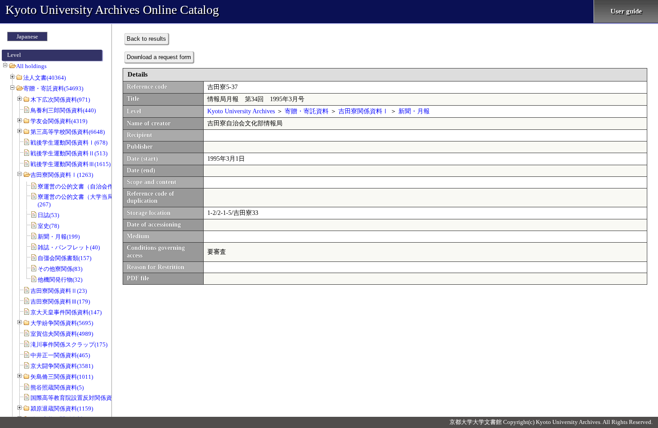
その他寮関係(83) (60, 268)
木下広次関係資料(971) (60, 99)
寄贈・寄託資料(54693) (53, 88)
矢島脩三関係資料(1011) (61, 376)
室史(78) (48, 226)
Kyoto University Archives (241, 111)
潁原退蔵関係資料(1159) (61, 408)
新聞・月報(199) (59, 236)
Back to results (146, 38)
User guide (626, 11)
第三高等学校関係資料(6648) (67, 131)
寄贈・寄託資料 (307, 111)
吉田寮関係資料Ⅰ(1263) (61, 174)
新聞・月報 (414, 111)
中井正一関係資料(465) (60, 355)
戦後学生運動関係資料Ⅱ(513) (68, 153)
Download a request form (159, 57)
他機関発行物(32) (60, 279)
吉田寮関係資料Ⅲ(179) (60, 301)
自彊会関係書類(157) (64, 258)
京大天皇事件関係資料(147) (66, 312)
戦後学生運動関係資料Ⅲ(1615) (70, 164)
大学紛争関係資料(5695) (61, 323)
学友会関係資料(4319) (58, 121)
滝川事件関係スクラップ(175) (68, 344)
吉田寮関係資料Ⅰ (363, 111)
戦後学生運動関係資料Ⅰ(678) (68, 142)
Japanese (27, 36)
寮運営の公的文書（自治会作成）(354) (88, 186)
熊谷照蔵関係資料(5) (57, 387)
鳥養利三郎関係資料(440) (63, 110)
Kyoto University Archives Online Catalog (112, 10)
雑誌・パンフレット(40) (69, 247)
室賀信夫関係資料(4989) (61, 333)
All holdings (31, 66)
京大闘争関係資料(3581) (61, 366)
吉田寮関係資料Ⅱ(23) (58, 290)
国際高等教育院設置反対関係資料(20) (79, 397)
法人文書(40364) (44, 77)
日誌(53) (48, 215)
